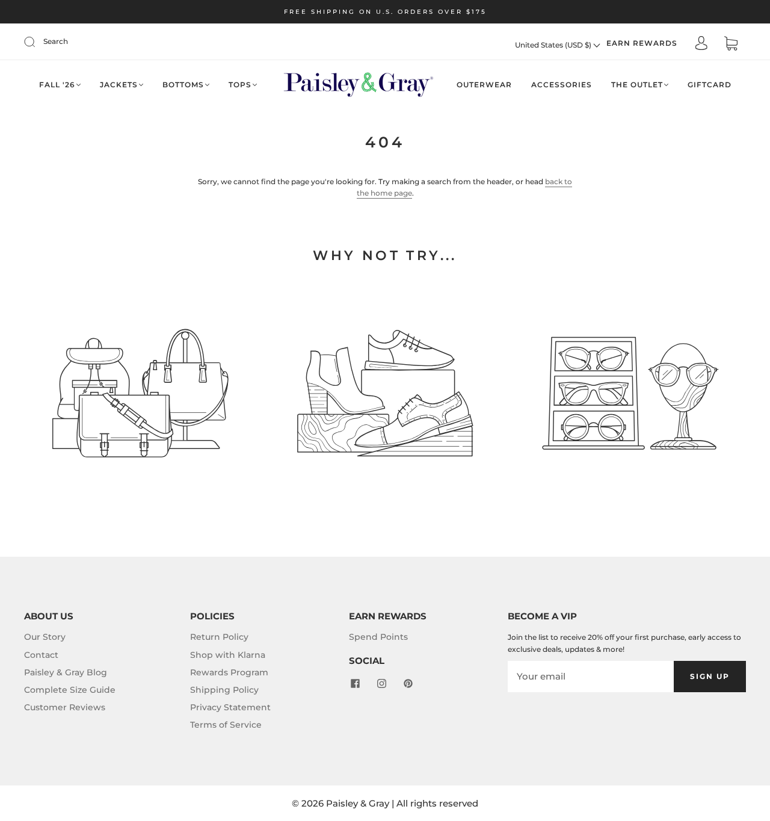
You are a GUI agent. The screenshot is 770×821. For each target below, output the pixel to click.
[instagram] (381, 683)
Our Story (45, 636)
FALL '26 (57, 84)
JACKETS (119, 84)
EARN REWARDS (641, 43)
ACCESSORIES (561, 84)
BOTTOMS (183, 84)
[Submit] (37, 41)
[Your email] (591, 676)
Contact (41, 654)
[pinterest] (408, 683)
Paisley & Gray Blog (65, 672)
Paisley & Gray (357, 803)
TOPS (240, 84)
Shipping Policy (224, 689)
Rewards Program (229, 672)
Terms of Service (226, 724)
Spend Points (378, 636)
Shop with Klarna (227, 654)
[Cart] (731, 45)
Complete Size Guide (70, 689)
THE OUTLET (637, 84)
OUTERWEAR (484, 84)
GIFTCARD (710, 84)
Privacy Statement (230, 707)
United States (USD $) (554, 44)
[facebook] (355, 683)
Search (55, 41)
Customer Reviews (64, 707)
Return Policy (219, 636)
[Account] (701, 44)
